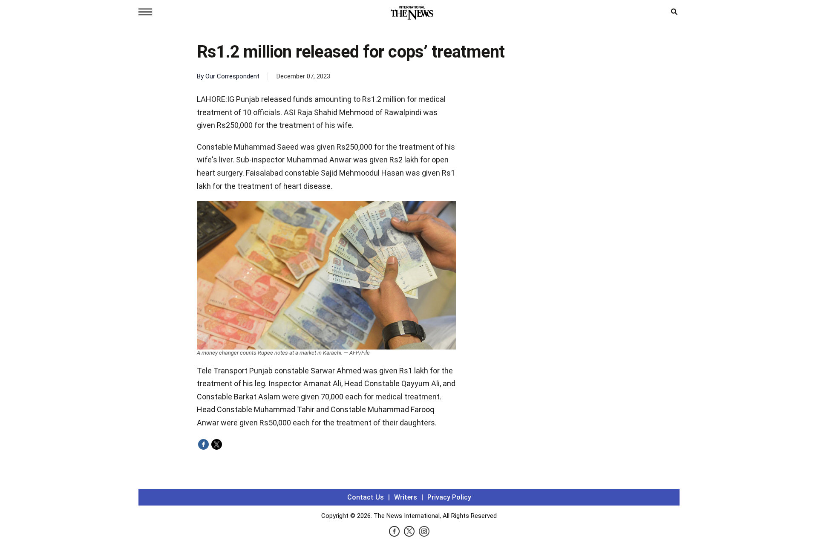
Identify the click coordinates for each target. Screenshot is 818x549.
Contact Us (365, 497)
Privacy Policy (449, 497)
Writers (405, 497)
